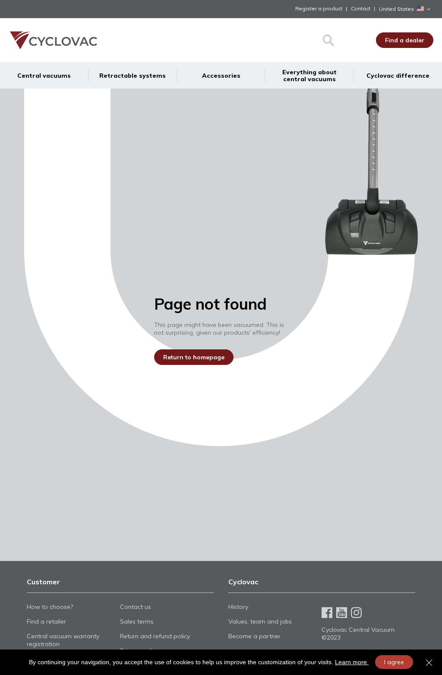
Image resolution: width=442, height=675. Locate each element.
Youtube (341, 612)
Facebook (327, 612)
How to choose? (50, 607)
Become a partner (254, 636)
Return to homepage (193, 357)
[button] (406, 9)
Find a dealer (404, 40)
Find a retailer (46, 621)
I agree (394, 662)
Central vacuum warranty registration (63, 640)
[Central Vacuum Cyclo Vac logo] (53, 40)
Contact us (135, 607)
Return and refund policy (155, 636)
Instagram (356, 612)
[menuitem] (44, 76)
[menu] (221, 76)
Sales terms (137, 621)
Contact (360, 8)
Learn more (352, 662)
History (238, 607)
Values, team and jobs (260, 621)
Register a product (318, 8)
